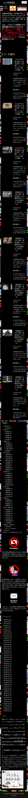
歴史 (20, 96)
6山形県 (7, 439)
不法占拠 (11, 731)
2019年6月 (6, 690)
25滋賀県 (7, 475)
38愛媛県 (7, 504)
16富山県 (7, 456)
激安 (5, 738)
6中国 (5, 486)
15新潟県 (7, 454)
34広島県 (7, 494)
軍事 (24, 741)
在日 (3, 735)
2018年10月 (7, 705)
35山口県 (7, 496)
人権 (17, 731)
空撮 (21, 416)
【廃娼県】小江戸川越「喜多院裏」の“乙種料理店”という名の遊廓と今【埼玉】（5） (20, 198)
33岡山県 (7, 492)
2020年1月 (6, 676)
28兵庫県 (7, 481)
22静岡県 (7, 467)
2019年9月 (6, 684)
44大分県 (7, 517)
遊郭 (16, 98)
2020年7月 (6, 665)
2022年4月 (6, 627)
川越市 (24, 94)
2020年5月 (6, 669)
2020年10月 (7, 659)
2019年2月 (6, 697)
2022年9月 (6, 623)
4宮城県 (7, 435)
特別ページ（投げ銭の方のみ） (12, 532)
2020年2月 (6, 674)
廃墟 (6, 735)
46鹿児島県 (8, 521)
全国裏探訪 (16, 793)
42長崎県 (7, 513)
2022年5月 (6, 625)
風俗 (24, 232)
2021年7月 (6, 642)
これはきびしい (18, 719)
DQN (11, 719)
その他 (5, 530)
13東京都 (7, 447)
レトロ (20, 94)
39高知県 (7, 505)
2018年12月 (7, 701)
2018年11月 (7, 703)
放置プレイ (15, 96)
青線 (9, 744)
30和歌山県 (8, 485)
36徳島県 (7, 500)
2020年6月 (6, 667)
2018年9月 (6, 707)
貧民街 (11, 741)
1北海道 (6, 426)
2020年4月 (6, 671)
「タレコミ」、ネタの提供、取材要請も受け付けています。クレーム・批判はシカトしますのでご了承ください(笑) (14, 608)
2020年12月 (7, 655)
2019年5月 (6, 691)
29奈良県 (7, 483)
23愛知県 (7, 469)
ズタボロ (17, 94)
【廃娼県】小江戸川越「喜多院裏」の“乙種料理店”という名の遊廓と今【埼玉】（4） (20, 245)
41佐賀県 (7, 511)
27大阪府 (7, 479)
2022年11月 (7, 619)
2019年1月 (6, 699)
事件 (14, 731)
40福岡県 (7, 509)
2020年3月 (6, 673)
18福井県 (7, 460)
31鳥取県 (7, 488)
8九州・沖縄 (7, 507)
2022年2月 (6, 629)
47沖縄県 (7, 522)
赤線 (22, 96)
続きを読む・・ (17, 89)
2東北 (5, 429)
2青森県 (7, 431)
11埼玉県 (16, 93)
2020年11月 (7, 657)
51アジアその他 (9, 528)
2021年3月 (6, 650)
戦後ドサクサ (11, 735)
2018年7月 (6, 710)
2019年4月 (6, 693)
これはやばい (19, 721)
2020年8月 (6, 663)
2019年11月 (7, 680)
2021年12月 (7, 633)
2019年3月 (6, 695)
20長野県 (7, 464)
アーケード (6, 724)
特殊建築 (11, 738)
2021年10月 (7, 636)
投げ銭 (4, 39)
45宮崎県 (7, 519)
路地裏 (18, 232)
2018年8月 (6, 709)
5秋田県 (7, 437)
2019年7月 (6, 688)
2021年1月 (6, 654)
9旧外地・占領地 (8, 524)
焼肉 (7, 738)
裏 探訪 (16, 74)
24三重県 (7, 473)
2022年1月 (6, 631)
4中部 (5, 452)
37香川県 (7, 502)
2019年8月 (6, 686)
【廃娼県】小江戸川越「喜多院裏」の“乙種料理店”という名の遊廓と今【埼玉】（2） (20, 337)
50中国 (7, 526)
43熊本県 (7, 515)
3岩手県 (7, 433)
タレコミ (7, 35)
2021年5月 (6, 646)
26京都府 (7, 477)
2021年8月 (6, 640)
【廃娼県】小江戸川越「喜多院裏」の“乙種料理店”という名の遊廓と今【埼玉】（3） (20, 291)
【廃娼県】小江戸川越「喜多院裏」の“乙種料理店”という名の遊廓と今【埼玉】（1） (20, 383)
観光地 (5, 741)
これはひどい (10, 721)
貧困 (8, 741)
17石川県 (7, 458)
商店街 (23, 731)
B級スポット (6, 719)
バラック (11, 728)
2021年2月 (6, 652)
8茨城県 (7, 450)
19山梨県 (7, 462)
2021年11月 (7, 635)
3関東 (20, 93)
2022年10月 (7, 621)
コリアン (12, 725)
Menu (24, 2)
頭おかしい (19, 98)
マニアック (19, 728)
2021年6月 (6, 644)
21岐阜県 (7, 466)
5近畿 (5, 471)
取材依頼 (5, 27)
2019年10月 (7, 682)
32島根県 (7, 490)
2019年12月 (7, 678)
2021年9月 (6, 638)
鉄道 (6, 744)
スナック (17, 229)
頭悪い (18, 744)
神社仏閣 (23, 231)
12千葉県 (7, 445)
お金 (13, 719)
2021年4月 (6, 648)
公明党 (20, 731)
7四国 (5, 498)
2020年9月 (6, 661)
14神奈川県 (8, 448)
